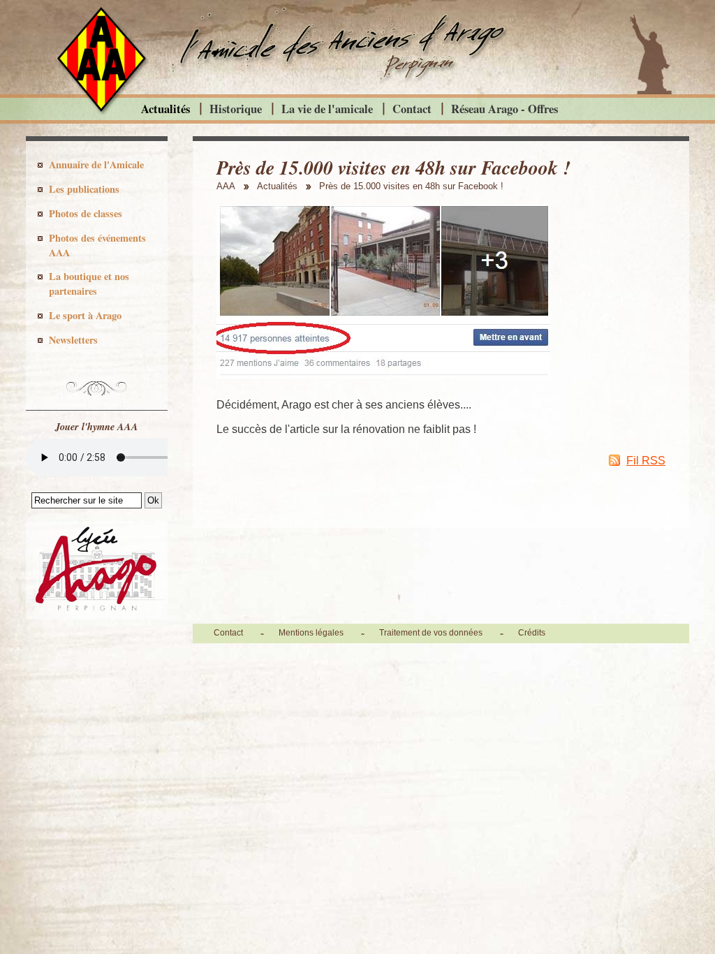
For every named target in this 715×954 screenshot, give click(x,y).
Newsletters (73, 339)
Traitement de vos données (430, 633)
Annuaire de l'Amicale (96, 164)
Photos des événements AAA (97, 245)
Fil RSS (645, 461)
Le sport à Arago (85, 315)
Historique (235, 108)
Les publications (84, 189)
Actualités (165, 108)
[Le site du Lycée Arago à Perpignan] (97, 616)
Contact (412, 108)
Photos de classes (85, 213)
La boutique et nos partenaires (89, 283)
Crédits (531, 633)
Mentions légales (311, 633)
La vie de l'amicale (327, 108)
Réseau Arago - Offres (504, 108)
